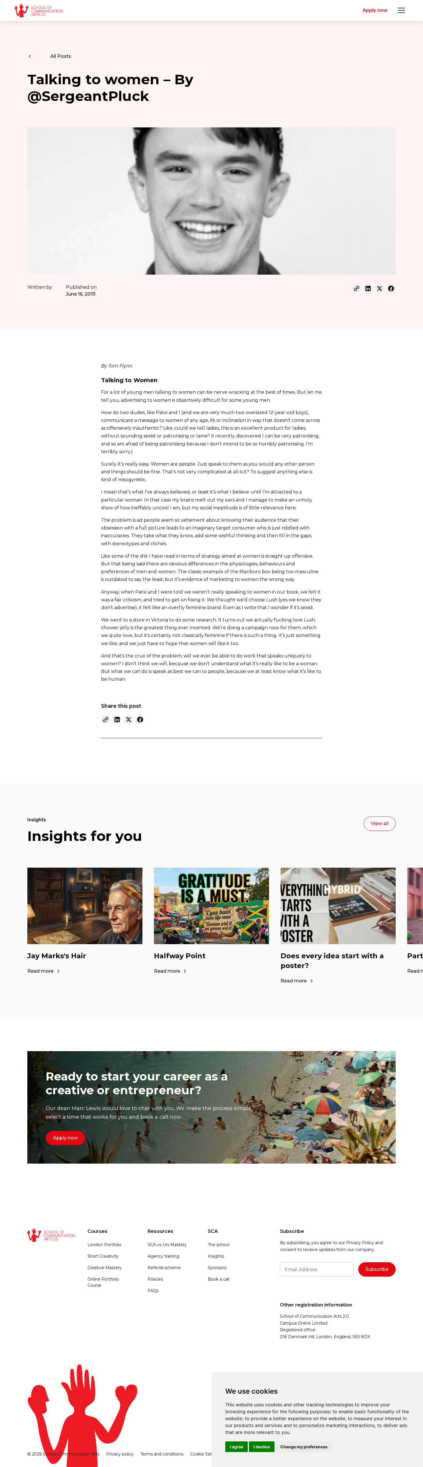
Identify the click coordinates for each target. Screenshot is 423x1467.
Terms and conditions (161, 1454)
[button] (401, 10)
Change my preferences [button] (303, 1446)
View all (379, 823)
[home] (38, 10)
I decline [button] (262, 1446)
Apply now (375, 10)
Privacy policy (120, 1454)
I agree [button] (236, 1446)
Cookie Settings (206, 1454)
